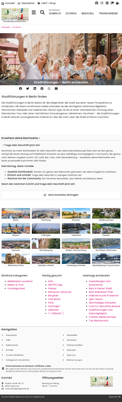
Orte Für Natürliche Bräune (104, 306)
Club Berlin (54, 299)
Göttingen (54, 306)
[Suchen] (43, 12)
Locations (16, 27)
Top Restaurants (98, 320)
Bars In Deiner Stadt (100, 288)
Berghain (53, 295)
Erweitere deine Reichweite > (20, 138)
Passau (52, 288)
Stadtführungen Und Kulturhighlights (100, 311)
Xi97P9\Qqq (55, 285)
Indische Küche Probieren (104, 295)
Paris (51, 302)
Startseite (5, 27)
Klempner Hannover (60, 292)
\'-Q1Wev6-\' (56, 313)
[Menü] (35, 12)
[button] (20, 88)
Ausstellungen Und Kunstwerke (99, 283)
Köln (50, 281)
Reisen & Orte (15, 285)
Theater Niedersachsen (102, 317)
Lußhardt (53, 310)
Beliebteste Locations (20, 281)
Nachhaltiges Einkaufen (102, 302)
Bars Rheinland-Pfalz (101, 292)
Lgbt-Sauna (96, 299)
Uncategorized (16, 288)
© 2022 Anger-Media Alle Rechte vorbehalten (22, 397)
